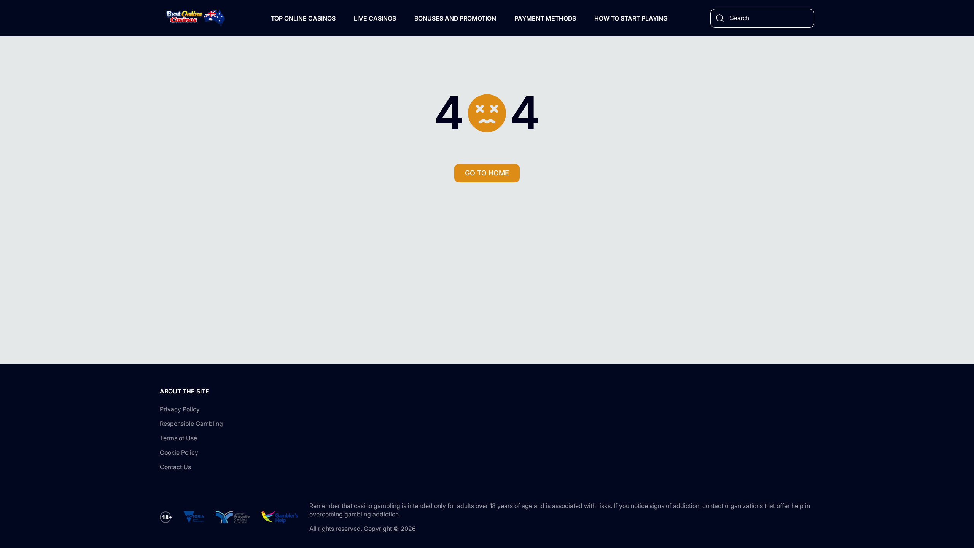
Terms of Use (178, 438)
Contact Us (175, 467)
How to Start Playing (631, 18)
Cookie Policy (179, 452)
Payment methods (545, 18)
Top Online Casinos (303, 18)
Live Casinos (375, 18)
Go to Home (487, 173)
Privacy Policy (180, 409)
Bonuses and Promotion (455, 18)
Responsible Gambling (191, 423)
